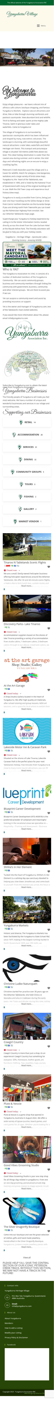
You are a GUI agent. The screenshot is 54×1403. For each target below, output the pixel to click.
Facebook (11, 1344)
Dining (28, 459)
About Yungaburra (13, 1318)
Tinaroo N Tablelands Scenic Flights (25, 562)
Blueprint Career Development (22, 808)
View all (27, 1257)
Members (9, 1323)
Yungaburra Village (22, 14)
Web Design (28, 1393)
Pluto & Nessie (12, 1103)
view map (40, 176)
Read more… (26, 586)
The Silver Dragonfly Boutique (22, 1226)
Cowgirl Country (13, 1042)
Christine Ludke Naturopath (20, 983)
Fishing (29, 496)
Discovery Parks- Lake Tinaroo (22, 624)
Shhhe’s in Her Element (18, 867)
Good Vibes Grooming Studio (21, 1165)
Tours (29, 484)
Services (28, 447)
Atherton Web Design (43, 1393)
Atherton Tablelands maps (17, 214)
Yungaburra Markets (16, 925)
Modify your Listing (13, 1332)
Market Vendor (29, 521)
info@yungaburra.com (22, 1306)
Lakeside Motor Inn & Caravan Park (25, 747)
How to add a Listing (13, 1328)
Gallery (29, 508)
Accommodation (28, 434)
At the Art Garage (14, 685)
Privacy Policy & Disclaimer (16, 1337)
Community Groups (28, 471)
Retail (28, 422)
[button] (3, 57)
